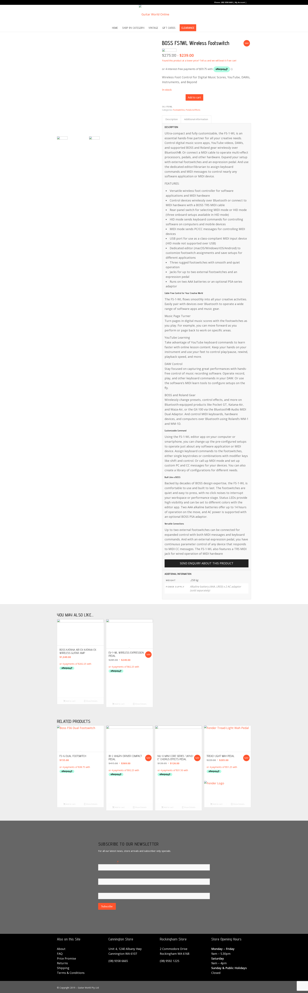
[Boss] (80, 686)
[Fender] (227, 789)
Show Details (91, 701)
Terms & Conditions (71, 973)
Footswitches (179, 110)
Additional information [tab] (196, 119)
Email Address (108, 862)
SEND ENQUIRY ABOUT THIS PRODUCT (206, 563)
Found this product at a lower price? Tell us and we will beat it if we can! (199, 60)
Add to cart (194, 97)
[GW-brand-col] (154, 14)
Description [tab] (171, 119)
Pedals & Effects (193, 110)
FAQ (60, 954)
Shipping (63, 968)
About (61, 949)
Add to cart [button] (70, 701)
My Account (240, 2)
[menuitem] (115, 28)
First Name (105, 876)
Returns (62, 963)
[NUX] (178, 792)
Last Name (105, 890)
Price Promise (66, 958)
